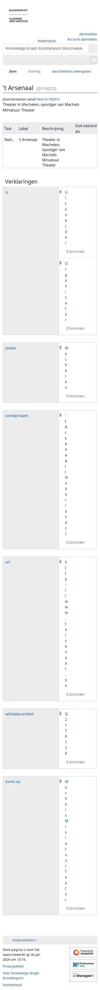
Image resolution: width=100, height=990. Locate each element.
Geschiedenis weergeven (71, 71)
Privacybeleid (13, 966)
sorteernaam (16, 415)
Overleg (34, 71)
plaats (10, 348)
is (6, 192)
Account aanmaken (82, 39)
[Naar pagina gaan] (93, 48)
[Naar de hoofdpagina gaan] (18, 15)
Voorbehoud (12, 985)
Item (13, 71)
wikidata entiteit (19, 714)
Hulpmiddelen (24, 940)
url (7, 562)
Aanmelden (88, 34)
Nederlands (47, 41)
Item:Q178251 (47, 99)
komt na (12, 781)
